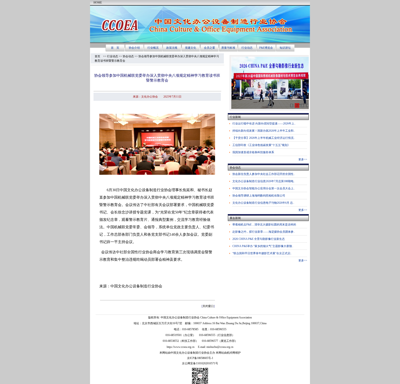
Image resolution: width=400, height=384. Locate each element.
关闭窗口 (208, 306)
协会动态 (128, 56)
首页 (99, 56)
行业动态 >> (115, 56)
